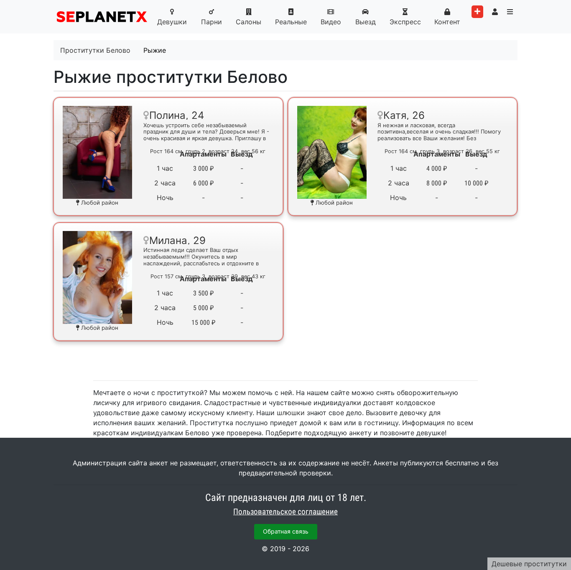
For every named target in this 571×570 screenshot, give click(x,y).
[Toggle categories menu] (509, 11)
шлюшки (291, 412)
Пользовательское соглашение (285, 511)
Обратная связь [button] (285, 531)
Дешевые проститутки (529, 564)
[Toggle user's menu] (494, 11)
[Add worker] (477, 11)
